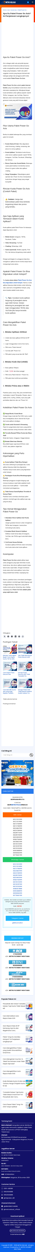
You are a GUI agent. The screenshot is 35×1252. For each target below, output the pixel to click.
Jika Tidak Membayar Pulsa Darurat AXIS (25, 656)
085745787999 (17, 884)
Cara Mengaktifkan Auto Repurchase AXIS (12, 1072)
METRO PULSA (16, 805)
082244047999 (17, 871)
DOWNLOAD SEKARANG (18, 1230)
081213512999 (17, 864)
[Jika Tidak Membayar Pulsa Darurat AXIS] (25, 649)
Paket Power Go (22, 10)
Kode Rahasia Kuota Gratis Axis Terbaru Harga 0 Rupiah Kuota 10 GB (14, 1083)
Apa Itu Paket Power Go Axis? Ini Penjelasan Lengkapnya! (17, 14)
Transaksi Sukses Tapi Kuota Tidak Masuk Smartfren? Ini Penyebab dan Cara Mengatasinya (13, 1094)
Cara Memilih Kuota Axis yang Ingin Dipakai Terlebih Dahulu (9, 691)
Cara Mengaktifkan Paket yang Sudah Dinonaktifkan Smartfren (12, 1050)
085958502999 (17, 893)
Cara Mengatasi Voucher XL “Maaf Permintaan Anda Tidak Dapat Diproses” (14, 1061)
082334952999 (17, 877)
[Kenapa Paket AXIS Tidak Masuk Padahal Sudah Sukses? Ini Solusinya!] (25, 683)
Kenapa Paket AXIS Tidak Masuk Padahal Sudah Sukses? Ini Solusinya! (25, 691)
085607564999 (17, 880)
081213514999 (17, 866)
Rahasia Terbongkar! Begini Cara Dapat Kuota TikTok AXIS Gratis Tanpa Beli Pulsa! (9, 657)
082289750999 (17, 875)
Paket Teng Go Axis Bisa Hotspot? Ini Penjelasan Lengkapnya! (11, 1039)
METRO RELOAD (22, 1245)
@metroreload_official (12, 1209)
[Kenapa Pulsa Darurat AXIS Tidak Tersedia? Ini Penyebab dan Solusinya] (25, 666)
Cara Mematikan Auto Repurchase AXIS (11, 1017)
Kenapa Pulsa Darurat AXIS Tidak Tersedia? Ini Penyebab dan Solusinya (24, 674)
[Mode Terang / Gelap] (28, 2)
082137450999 (17, 868)
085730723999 (17, 882)
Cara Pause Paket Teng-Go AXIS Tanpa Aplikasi (13, 1105)
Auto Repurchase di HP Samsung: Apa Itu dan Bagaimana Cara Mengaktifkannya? (11, 1028)
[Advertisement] (17, 37)
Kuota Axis (14, 10)
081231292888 (8, 1192)
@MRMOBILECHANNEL (11, 1206)
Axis (8, 10)
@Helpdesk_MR (9, 1198)
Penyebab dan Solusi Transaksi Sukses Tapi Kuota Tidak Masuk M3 (14, 1006)
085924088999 (17, 891)
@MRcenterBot (17, 923)
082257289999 (17, 873)
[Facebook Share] (8, 636)
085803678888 (17, 889)
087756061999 (17, 895)
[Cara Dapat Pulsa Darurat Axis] (10, 666)
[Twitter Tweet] (4, 636)
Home (4, 10)
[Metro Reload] (8, 2)
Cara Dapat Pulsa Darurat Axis (8, 673)
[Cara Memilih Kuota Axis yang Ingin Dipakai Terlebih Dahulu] (10, 683)
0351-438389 (8, 1188)
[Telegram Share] (12, 636)
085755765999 (17, 886)
